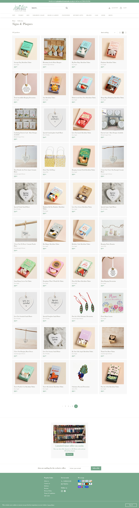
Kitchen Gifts (78, 15)
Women (21, 15)
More (103, 15)
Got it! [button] (131, 505)
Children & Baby (38, 15)
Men (28, 15)
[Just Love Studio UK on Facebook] (65, 491)
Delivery (46, 486)
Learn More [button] (51, 505)
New (13, 15)
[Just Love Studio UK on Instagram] (62, 491)
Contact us (47, 483)
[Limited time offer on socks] (69, 434)
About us (46, 481)
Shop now (69, 454)
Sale (96, 15)
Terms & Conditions (49, 493)
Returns (46, 488)
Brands (89, 15)
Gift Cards (47, 496)
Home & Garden (53, 15)
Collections (20, 21)
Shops (110, 15)
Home (13, 21)
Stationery (66, 15)
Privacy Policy (48, 491)
